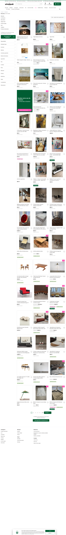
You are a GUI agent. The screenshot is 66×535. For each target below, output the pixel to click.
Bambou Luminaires (37, 435)
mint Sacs (35, 441)
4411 (43, 412)
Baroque (18, 441)
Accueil (2, 11)
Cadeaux (2, 437)
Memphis (18, 438)
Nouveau (6, 11)
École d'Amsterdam (20, 440)
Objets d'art (3, 436)
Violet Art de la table (37, 443)
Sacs (1, 432)
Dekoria (18, 431)
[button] (52, 1)
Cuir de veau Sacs (36, 431)
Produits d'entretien (4, 431)
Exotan (18, 434)
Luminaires (2, 434)
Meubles (2, 439)
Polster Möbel (19, 432)
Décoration (3, 442)
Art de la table (3, 441)
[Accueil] (9, 4)
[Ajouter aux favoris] (31, 37)
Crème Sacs (36, 439)
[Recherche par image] (41, 4)
